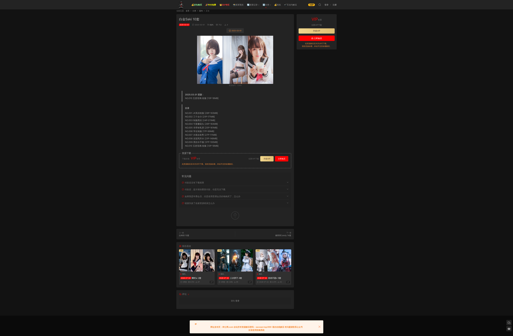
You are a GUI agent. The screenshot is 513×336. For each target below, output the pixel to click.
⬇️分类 (266, 4)
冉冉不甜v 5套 (269, 278)
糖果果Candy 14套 (283, 235)
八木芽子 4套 (230, 278)
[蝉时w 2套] (197, 260)
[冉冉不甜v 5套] (273, 260)
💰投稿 (277, 4)
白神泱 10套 (184, 235)
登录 (237, 300)
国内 (211, 25)
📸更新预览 (238, 4)
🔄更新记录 (252, 4)
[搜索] (319, 4)
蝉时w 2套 (191, 278)
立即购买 (281, 159)
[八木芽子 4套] (235, 260)
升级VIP (267, 159)
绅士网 (181, 4)
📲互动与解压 (290, 4)
